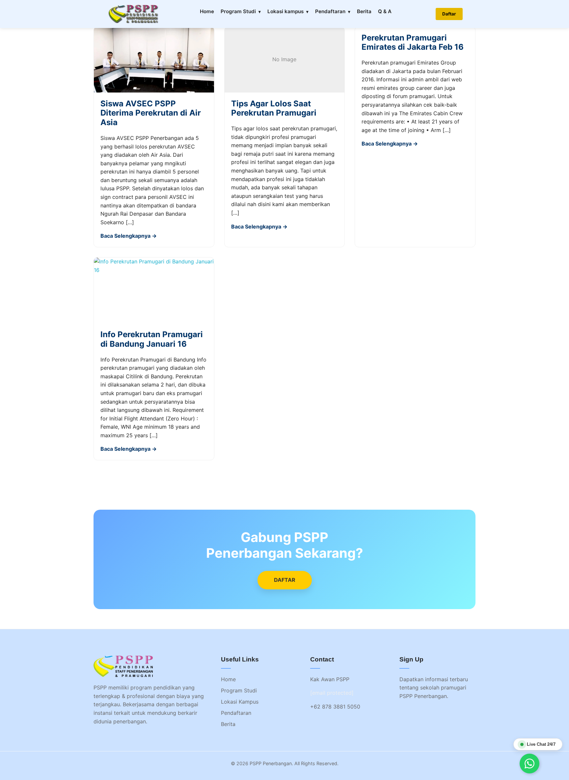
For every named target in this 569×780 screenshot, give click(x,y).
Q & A (385, 11)
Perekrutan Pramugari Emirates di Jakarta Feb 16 (413, 42)
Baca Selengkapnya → (128, 235)
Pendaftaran (330, 11)
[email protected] (332, 692)
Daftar (449, 13)
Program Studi (238, 11)
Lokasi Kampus (239, 701)
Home (207, 11)
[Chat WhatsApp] (529, 763)
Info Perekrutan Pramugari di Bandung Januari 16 (151, 339)
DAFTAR (284, 580)
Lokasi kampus (285, 11)
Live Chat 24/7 (541, 744)
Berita (364, 11)
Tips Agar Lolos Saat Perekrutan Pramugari (273, 108)
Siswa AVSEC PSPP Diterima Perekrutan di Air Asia (150, 113)
